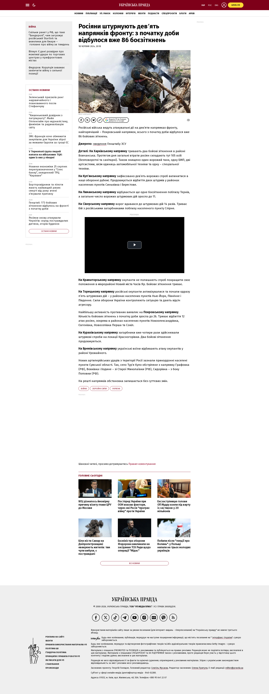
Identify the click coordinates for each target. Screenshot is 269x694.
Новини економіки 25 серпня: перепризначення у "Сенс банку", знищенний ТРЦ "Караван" (48, 171)
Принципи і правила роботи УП (62, 656)
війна (84, 388)
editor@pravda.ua (234, 668)
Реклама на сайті (54, 637)
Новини (78, 13)
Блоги (182, 13)
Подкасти (153, 13)
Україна (116, 388)
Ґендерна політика (55, 652)
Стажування (52, 664)
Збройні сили (99, 388)
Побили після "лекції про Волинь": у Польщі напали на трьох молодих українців (174, 545)
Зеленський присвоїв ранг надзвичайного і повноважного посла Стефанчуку (46, 102)
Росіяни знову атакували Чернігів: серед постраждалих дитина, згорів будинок (48, 220)
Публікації (91, 13)
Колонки (118, 13)
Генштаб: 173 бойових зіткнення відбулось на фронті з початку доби (49, 205)
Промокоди (52, 668)
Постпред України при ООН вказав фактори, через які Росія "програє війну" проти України (134, 506)
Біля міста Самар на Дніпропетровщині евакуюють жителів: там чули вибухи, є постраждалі (94, 547)
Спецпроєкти (169, 13)
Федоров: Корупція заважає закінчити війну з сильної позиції (47, 70)
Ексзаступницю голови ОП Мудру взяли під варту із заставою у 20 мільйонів (173, 506)
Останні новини (39, 90)
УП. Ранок (105, 13)
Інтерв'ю (131, 13)
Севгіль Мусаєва (159, 668)
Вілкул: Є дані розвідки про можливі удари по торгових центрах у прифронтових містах (47, 56)
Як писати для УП (54, 660)
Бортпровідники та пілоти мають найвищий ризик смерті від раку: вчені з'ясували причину (46, 189)
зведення (99, 144)
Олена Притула (200, 668)
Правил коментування (142, 463)
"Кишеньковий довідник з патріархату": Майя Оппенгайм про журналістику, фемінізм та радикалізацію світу (48, 121)
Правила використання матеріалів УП (66, 644)
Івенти (141, 13)
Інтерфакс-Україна (222, 637)
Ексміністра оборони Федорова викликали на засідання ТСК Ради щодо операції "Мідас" (134, 545)
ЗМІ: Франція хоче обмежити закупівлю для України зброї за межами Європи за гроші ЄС (49, 139)
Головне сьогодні (90, 475)
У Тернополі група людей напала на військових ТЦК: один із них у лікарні (45, 154)
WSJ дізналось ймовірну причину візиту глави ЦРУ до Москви (94, 505)
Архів (192, 13)
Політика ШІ (52, 648)
